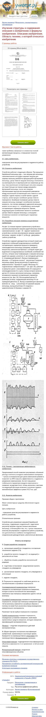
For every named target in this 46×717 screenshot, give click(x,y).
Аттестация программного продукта (14, 668)
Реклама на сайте (37, 709)
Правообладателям (38, 712)
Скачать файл (23, 142)
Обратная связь (37, 716)
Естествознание (33, 689)
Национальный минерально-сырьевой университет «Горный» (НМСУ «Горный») (22, 678)
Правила (34, 714)
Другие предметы (8, 22)
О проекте (35, 707)
